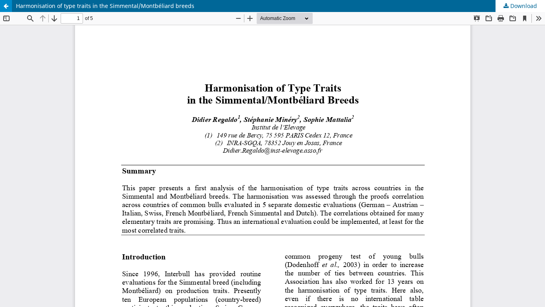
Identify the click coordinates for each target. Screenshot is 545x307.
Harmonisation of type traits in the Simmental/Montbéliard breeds (105, 6)
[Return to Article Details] (6, 6)
